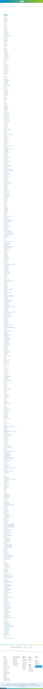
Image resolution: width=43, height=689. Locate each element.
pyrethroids (6, 186)
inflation (5, 29)
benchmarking (7, 229)
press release (6, 408)
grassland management (8, 326)
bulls (5, 263)
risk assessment (7, 80)
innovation (6, 69)
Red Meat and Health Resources (6, 679)
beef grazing (6, 590)
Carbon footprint (7, 219)
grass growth (6, 313)
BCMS (5, 594)
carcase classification (8, 457)
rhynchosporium (7, 161)
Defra (5, 442)
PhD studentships (7, 455)
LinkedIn (31, 669)
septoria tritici (6, 168)
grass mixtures (7, 305)
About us (5, 658)
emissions (6, 437)
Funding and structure (5, 665)
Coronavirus (6, 613)
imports (5, 87)
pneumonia (6, 284)
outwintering (6, 616)
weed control (6, 302)
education (6, 34)
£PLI (5, 238)
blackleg (5, 488)
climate (5, 619)
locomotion (6, 242)
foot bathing (6, 530)
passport (6, 154)
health (5, 21)
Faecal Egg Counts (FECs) (8, 296)
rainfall (5, 462)
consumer (6, 17)
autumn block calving (8, 230)
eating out (6, 371)
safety (5, 274)
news (5, 367)
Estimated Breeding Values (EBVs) (10, 264)
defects (5, 492)
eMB (5, 62)
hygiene (5, 83)
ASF (5, 95)
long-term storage (7, 216)
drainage (6, 287)
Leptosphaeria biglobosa (8, 170)
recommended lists (7, 447)
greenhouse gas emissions (9, 220)
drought (5, 403)
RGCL (5, 572)
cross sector (6, 434)
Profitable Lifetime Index (8, 556)
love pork (6, 587)
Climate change (7, 221)
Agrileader (6, 622)
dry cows (6, 261)
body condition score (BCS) (9, 280)
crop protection (7, 339)
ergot (5, 167)
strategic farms (7, 362)
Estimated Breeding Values (9, 575)
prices (5, 86)
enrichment (6, 81)
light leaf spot (6, 130)
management (6, 423)
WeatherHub (6, 473)
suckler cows (6, 279)
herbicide (6, 466)
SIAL (5, 560)
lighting (5, 459)
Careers (5, 659)
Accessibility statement (24, 660)
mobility (5, 253)
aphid (5, 355)
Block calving (6, 531)
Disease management (8, 535)
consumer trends (7, 359)
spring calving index (8, 557)
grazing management (8, 330)
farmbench (6, 369)
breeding (6, 39)
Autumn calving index (8, 544)
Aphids (5, 182)
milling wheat (6, 438)
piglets (5, 49)
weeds (5, 135)
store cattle (6, 538)
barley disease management (9, 526)
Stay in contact (38, 666)
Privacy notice (15, 665)
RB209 (5, 410)
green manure (6, 140)
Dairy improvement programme (10, 479)
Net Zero (5, 618)
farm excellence (7, 67)
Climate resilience (7, 635)
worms (5, 293)
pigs (5, 405)
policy (5, 508)
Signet (5, 266)
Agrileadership (7, 623)
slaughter (6, 416)
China (5, 499)
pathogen (6, 147)
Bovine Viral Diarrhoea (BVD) (9, 451)
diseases (5, 348)
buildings (6, 44)
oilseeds (5, 347)
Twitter (31, 668)
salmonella (6, 603)
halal (5, 406)
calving (5, 281)
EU (4, 579)
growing (5, 288)
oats (5, 102)
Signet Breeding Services (8, 324)
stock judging (6, 539)
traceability (6, 394)
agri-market (6, 514)
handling (6, 297)
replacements (6, 299)
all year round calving (8, 233)
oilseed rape (6, 351)
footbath (5, 521)
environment (6, 32)
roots (5, 126)
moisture (6, 217)
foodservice (6, 360)
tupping (5, 332)
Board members (7, 559)
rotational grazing (7, 460)
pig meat (6, 596)
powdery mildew (7, 157)
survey (5, 500)
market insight (7, 84)
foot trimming (6, 255)
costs (5, 329)
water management (7, 334)
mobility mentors (7, 547)
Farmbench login (6, 672)
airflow (5, 487)
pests (5, 132)
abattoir (5, 88)
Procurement (6, 668)
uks (5, 562)
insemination (6, 262)
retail (5, 361)
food (5, 358)
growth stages (6, 113)
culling (5, 291)
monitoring (6, 517)
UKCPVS (5, 174)
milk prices (6, 227)
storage (5, 138)
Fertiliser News (7, 627)
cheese (5, 413)
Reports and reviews (5, 670)
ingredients (6, 569)
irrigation (6, 333)
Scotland (5, 378)
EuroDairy (6, 401)
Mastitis (5, 260)
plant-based (6, 412)
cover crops (6, 464)
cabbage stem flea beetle (8, 134)
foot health (6, 571)
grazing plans (6, 315)
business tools (6, 404)
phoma (5, 171)
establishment (6, 116)
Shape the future (6, 680)
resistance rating (7, 175)
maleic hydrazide (7, 581)
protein (5, 27)
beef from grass (7, 534)
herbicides (6, 188)
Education (5, 663)
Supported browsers (24, 665)
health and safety (7, 341)
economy (6, 30)
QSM (5, 357)
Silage (5, 251)
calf (5, 373)
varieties (5, 432)
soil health (6, 349)
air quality (6, 397)
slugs (5, 133)
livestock (5, 66)
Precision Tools (7, 595)
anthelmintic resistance (8, 295)
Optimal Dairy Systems (8, 380)
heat (5, 47)
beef (5, 23)
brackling (6, 107)
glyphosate (6, 189)
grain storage (6, 153)
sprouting (6, 106)
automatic (6, 210)
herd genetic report (7, 573)
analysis (5, 468)
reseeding (6, 303)
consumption (6, 57)
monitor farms (6, 363)
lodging (5, 109)
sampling (6, 91)
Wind (5, 637)
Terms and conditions (24, 662)
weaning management (8, 300)
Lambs (5, 328)
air (4, 75)
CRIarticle (6, 507)
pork (5, 25)
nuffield (5, 536)
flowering (6, 151)
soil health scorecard (8, 576)
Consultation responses (5, 662)
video (5, 400)
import (5, 553)
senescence (6, 119)
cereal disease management (9, 527)
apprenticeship (7, 477)
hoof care (6, 254)
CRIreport (6, 501)
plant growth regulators (8, 145)
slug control (6, 336)
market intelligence (7, 337)
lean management (7, 615)
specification (6, 271)
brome (5, 193)
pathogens (6, 552)
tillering (5, 117)
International (6, 382)
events (5, 450)
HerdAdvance (6, 480)
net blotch (6, 160)
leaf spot (5, 163)
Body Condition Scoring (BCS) (9, 327)
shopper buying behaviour (9, 426)
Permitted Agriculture (8, 617)
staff (5, 601)
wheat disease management (9, 525)
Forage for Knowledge (8, 545)
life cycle (5, 123)
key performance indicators (9, 234)
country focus (6, 518)
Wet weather (6, 634)
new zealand (6, 516)
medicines (6, 63)
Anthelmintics (6, 456)
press (5, 390)
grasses (5, 143)
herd (5, 424)
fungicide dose (7, 166)
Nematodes (6, 184)
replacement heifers (8, 292)
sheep (5, 449)
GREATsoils (6, 335)
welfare (5, 41)
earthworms (6, 345)
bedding (5, 415)
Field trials (6, 610)
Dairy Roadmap (7, 612)
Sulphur (5, 199)
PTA (5, 240)
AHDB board (6, 565)
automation (6, 353)
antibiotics (6, 374)
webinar (5, 398)
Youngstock (6, 574)
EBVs (5, 278)
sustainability (6, 511)
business (6, 59)
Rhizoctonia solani (7, 564)
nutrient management (8, 301)
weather (5, 542)
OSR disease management (9, 523)
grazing (5, 290)
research (6, 68)
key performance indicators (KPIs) (10, 306)
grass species (6, 304)
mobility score (6, 259)
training (5, 58)
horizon (5, 71)
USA (5, 100)
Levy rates (6, 52)
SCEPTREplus (6, 352)
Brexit (5, 37)
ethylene (5, 481)
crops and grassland (8, 532)
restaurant (6, 440)
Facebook (32, 667)
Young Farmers (7, 540)
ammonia (6, 436)
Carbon (5, 620)
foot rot (5, 164)
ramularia (6, 162)
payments (6, 509)
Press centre (30, 661)
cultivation (6, 209)
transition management (8, 289)
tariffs (5, 550)
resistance (6, 65)
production (6, 73)
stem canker (6, 172)
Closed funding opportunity (9, 638)
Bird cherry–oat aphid (8, 183)
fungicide (6, 146)
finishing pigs (6, 605)
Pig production (7, 486)
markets (5, 103)
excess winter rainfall (8, 529)
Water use (6, 461)
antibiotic (6, 64)
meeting (5, 407)
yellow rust (6, 159)
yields (5, 104)
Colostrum (6, 245)
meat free (6, 18)
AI (4, 475)
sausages (6, 411)
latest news (6, 414)
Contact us (31, 659)
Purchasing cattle (7, 243)
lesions (5, 528)
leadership (6, 533)
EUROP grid (6, 270)
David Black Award (7, 495)
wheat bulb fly (6, 181)
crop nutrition (6, 318)
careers (5, 60)
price (5, 223)
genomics (6, 522)
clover (5, 144)
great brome (6, 192)
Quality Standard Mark (8, 555)
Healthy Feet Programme (8, 246)
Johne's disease (7, 452)
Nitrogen (6, 204)
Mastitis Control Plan (8, 247)
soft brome (6, 196)
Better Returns (7, 520)
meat (5, 370)
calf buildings (6, 224)
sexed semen (6, 277)
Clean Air (6, 568)
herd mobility (6, 257)
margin (5, 228)
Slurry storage (6, 554)
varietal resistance (7, 173)
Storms (5, 636)
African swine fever (7, 446)
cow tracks (6, 591)
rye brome (6, 197)
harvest (5, 137)
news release (6, 389)
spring (5, 112)
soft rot (5, 489)
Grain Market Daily (7, 586)
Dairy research (7, 244)
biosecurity (6, 94)
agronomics (6, 108)
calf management (7, 376)
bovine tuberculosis (7, 611)
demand (5, 206)
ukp (5, 561)
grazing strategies (7, 314)
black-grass (6, 136)
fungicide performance (8, 148)
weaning (5, 50)
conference (6, 384)
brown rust (6, 158)
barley (5, 448)
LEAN (5, 354)
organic (5, 187)
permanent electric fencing (9, 504)
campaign (6, 441)
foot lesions (6, 250)
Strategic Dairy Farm (8, 433)
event (5, 399)
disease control (7, 483)
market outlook (7, 494)
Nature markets (7, 629)
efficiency (6, 74)
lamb (5, 24)
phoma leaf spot (7, 129)
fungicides (6, 176)
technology (6, 386)
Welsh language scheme (24, 668)
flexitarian (6, 26)
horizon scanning (7, 85)
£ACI (5, 558)
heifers (5, 298)
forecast (5, 90)
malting (5, 218)
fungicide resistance (8, 165)
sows (5, 421)
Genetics (5, 235)
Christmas (6, 54)
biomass (5, 127)
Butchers (6, 580)
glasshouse (6, 428)
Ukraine (5, 96)
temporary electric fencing (9, 505)
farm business (6, 396)
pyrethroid (6, 180)
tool (5, 61)
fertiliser (5, 200)
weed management (7, 409)
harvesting (6, 319)
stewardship (6, 79)
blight (5, 583)
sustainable (6, 33)
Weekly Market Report (8, 585)
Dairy (5, 16)
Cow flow (6, 256)
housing (5, 77)
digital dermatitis (7, 249)
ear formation (6, 121)
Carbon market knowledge (9, 625)
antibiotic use (6, 321)
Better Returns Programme (9, 582)
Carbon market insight (8, 626)
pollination (6, 510)
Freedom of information (15, 661)
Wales (5, 385)
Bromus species (7, 194)
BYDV (5, 177)
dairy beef (6, 275)
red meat (6, 22)
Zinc (5, 203)
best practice (6, 453)
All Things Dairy (7, 588)
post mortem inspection (8, 316)
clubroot (5, 131)
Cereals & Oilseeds (7, 356)
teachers (5, 36)
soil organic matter (7, 350)
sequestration (6, 222)
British (5, 387)
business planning (7, 537)
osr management (7, 541)
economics (6, 599)
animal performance (8, 592)
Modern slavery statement (16, 664)
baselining (6, 628)
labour (5, 512)
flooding (5, 598)
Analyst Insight (7, 584)
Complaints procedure (15, 659)
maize (5, 317)
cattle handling (7, 272)
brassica (5, 213)
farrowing (6, 40)
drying (5, 215)
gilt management (7, 602)
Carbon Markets (7, 624)
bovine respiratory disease (9, 458)
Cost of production (7, 226)
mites (5, 185)
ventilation (6, 43)
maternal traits (7, 331)
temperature (6, 92)
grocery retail (6, 55)
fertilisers (6, 310)
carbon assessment (7, 402)
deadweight (6, 323)
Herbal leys (6, 600)
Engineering (6, 485)
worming (6, 38)
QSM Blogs (6, 563)
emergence (6, 124)
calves (5, 276)
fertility (5, 282)
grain (5, 211)
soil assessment (7, 343)
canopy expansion (7, 118)
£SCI (5, 239)
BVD (5, 506)
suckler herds (6, 502)
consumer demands (7, 589)
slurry (5, 469)
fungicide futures (7, 465)
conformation (6, 268)
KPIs (5, 381)
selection (6, 269)
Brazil (5, 97)
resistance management (8, 169)
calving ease (6, 237)
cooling (5, 214)
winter (5, 111)
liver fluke (6, 294)
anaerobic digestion (7, 607)
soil (5, 78)
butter (5, 476)
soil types (6, 307)
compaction (6, 208)
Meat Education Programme (9, 597)
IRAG (5, 443)
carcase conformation (8, 241)
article (5, 392)
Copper (5, 202)
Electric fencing (7, 503)
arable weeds (6, 379)
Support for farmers (5, 676)
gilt (5, 422)
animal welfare (7, 273)
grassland (6, 342)
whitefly (5, 427)
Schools (5, 543)
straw (5, 42)
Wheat (5, 198)
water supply (6, 566)
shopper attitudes (7, 388)
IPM (5, 439)
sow (5, 419)
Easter (5, 28)
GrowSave (6, 570)
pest (5, 463)
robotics (5, 395)
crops (5, 393)
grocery (5, 31)
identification (6, 478)
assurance (6, 93)
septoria (5, 156)
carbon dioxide (7, 606)
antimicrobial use (7, 417)
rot (4, 490)
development (6, 115)
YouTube (31, 671)
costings (5, 320)
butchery (6, 548)
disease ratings (7, 567)
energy (5, 76)
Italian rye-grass (7, 191)
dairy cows (6, 614)
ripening (5, 110)
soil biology (6, 309)
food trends (6, 366)
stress (5, 48)
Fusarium (6, 212)
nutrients (6, 207)
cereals (5, 155)
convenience (6, 56)
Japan (5, 519)
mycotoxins (6, 149)
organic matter (7, 344)
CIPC (5, 484)
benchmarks (6, 114)
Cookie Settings (3, 688)
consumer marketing (8, 546)
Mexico (5, 425)
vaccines (5, 322)
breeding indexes (7, 265)
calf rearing (6, 493)
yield (5, 122)
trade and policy (7, 621)
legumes (5, 142)
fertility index (6, 236)
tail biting (6, 82)
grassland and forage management (10, 431)
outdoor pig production (8, 435)
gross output (6, 105)
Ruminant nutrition (7, 454)
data (5, 368)
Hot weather (6, 632)
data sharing (6, 375)
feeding (5, 51)
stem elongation (7, 120)
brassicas (6, 141)
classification (6, 267)
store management (7, 515)
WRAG (5, 190)
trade (5, 383)
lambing (5, 325)
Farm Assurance (7, 608)
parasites (6, 286)
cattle (5, 283)
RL (4, 101)
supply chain (6, 70)
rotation (5, 128)
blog (5, 474)
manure (5, 201)
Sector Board (6, 496)
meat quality (6, 377)
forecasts (6, 472)
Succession (6, 513)
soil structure (6, 308)
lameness (6, 248)
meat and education (8, 35)
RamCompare (6, 430)
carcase (5, 593)
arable (5, 346)
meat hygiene (6, 372)
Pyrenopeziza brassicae (8, 470)
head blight (6, 150)
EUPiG (5, 429)
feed (5, 89)
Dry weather (6, 633)
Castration (6, 609)
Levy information (6, 667)
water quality (6, 340)
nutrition (6, 53)
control (5, 482)
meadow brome (7, 195)
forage (5, 252)
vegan (5, 20)
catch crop (6, 139)
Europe (5, 491)
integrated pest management (9, 467)
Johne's (5, 549)
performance (6, 420)
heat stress (6, 225)
